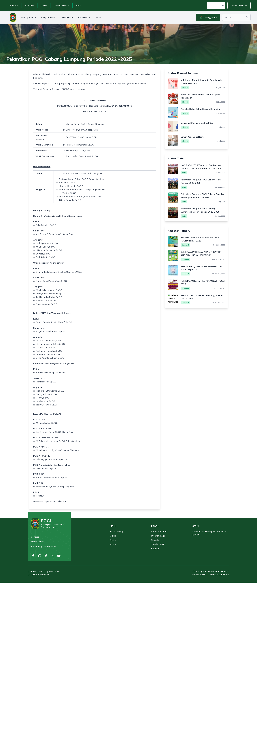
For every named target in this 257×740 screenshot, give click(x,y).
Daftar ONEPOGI (239, 5)
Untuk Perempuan (61, 5)
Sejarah (155, 540)
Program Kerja (158, 535)
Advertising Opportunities (43, 546)
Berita (113, 540)
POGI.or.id (14, 5)
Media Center (37, 541)
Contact (35, 536)
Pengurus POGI (48, 17)
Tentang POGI (27, 17)
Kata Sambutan (159, 531)
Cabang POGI (67, 17)
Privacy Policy (198, 574)
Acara (113, 544)
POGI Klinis (29, 5)
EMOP (98, 17)
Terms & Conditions (219, 574)
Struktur (155, 548)
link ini (62, 501)
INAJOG (44, 5)
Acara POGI (83, 17)
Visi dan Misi (157, 544)
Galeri (113, 535)
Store (78, 5)
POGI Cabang (116, 531)
